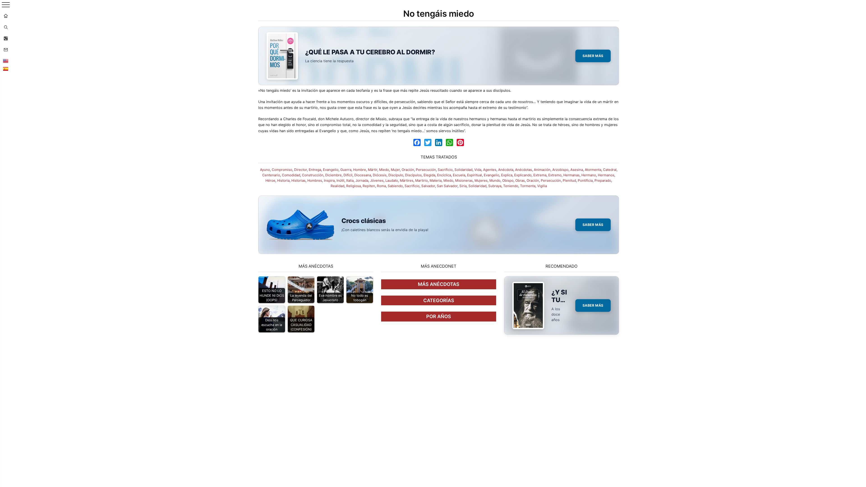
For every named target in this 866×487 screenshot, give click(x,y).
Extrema (539, 175)
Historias (298, 180)
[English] (5, 60)
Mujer (395, 170)
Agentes (489, 170)
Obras (520, 180)
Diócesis (380, 175)
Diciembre (333, 175)
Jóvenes (377, 180)
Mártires (406, 180)
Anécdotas (523, 170)
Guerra (345, 170)
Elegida (429, 175)
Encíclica (444, 175)
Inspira (329, 180)
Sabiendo (395, 186)
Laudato (391, 180)
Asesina (576, 170)
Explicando (523, 175)
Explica (506, 175)
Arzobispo (560, 170)
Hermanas (571, 175)
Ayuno (265, 170)
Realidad (337, 186)
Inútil (340, 180)
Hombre (359, 170)
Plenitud (569, 180)
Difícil (347, 175)
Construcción (312, 175)
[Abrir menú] (6, 5)
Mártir (372, 170)
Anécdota (505, 170)
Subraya (494, 186)
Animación (542, 170)
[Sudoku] (5, 38)
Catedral (610, 170)
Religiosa (353, 186)
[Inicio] (5, 15)
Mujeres (481, 180)
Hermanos (606, 175)
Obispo (508, 180)
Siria (463, 186)
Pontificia (585, 180)
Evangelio (331, 170)
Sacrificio (445, 170)
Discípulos (413, 175)
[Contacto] (5, 49)
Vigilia (542, 186)
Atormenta (593, 170)
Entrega (315, 170)
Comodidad (291, 175)
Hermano (588, 175)
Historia (283, 180)
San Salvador (447, 186)
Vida (477, 170)
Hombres (314, 180)
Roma (381, 186)
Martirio (421, 180)
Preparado (602, 180)
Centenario (271, 175)
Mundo (494, 180)
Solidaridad (463, 170)
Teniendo (510, 186)
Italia (350, 180)
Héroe (270, 180)
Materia (436, 180)
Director (300, 170)
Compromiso (282, 170)
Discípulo (395, 175)
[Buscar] (5, 27)
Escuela (459, 175)
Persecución (426, 170)
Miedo (384, 170)
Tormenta (527, 186)
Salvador (428, 186)
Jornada (361, 180)
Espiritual (474, 175)
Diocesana (362, 175)
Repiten (369, 186)
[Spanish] (5, 68)
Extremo (555, 175)
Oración (408, 170)
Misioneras (464, 180)
